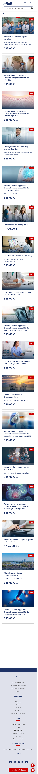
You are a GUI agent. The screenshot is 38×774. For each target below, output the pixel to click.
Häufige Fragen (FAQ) (18, 724)
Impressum (18, 736)
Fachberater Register (18, 688)
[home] (3, 14)
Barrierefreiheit (18, 739)
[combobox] (18, 8)
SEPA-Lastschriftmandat (18, 686)
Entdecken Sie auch (18, 743)
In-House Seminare (18, 683)
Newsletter (18, 711)
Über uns (18, 702)
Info (18, 718)
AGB (18, 727)
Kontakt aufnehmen (18, 770)
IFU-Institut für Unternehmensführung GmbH (18, 749)
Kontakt (18, 708)
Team (18, 705)
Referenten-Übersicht (18, 714)
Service (18, 677)
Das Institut (18, 696)
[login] (31, 3)
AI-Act (18, 691)
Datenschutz (18, 730)
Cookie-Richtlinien (18, 733)
